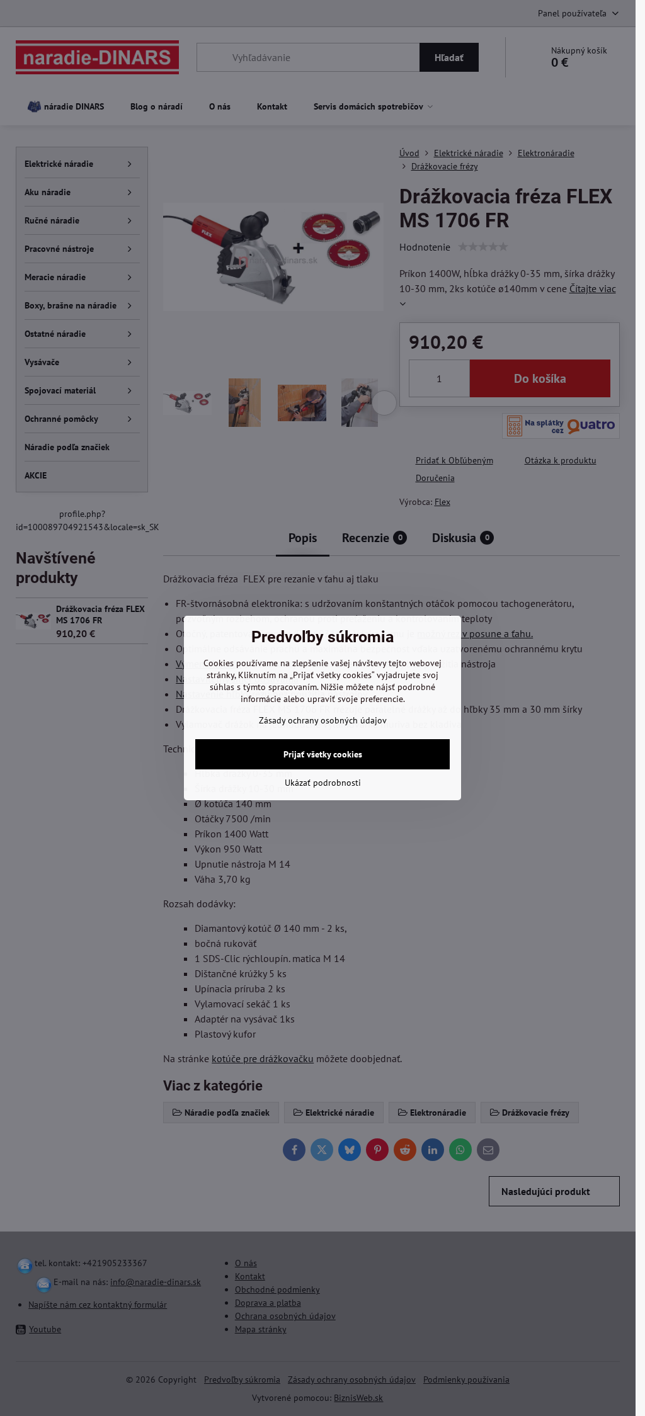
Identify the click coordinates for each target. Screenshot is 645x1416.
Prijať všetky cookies (322, 754)
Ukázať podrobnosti (323, 782)
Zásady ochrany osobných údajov (323, 720)
